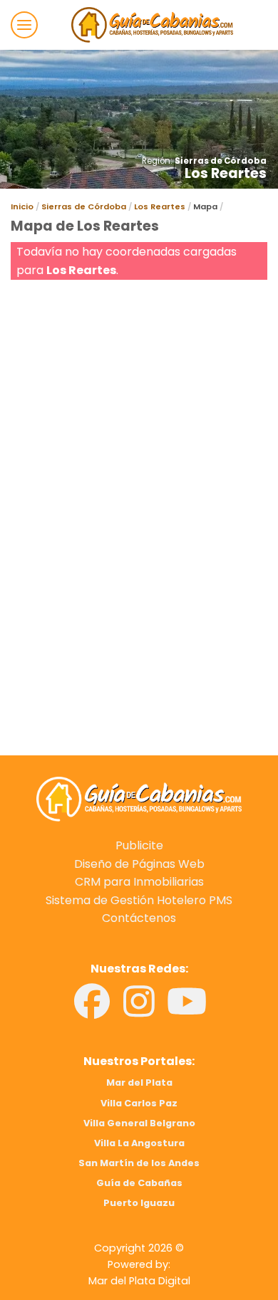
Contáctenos (139, 918)
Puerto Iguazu (139, 1203)
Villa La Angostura (139, 1143)
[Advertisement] (139, 422)
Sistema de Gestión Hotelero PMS (139, 900)
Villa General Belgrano (139, 1123)
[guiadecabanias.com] (139, 798)
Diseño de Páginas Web (139, 864)
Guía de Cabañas (139, 1183)
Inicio (22, 206)
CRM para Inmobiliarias (139, 882)
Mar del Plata (139, 1082)
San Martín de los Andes (139, 1163)
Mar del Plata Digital (139, 1281)
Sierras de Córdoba (221, 161)
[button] (24, 25)
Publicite (139, 845)
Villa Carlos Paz (139, 1103)
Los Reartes (159, 206)
